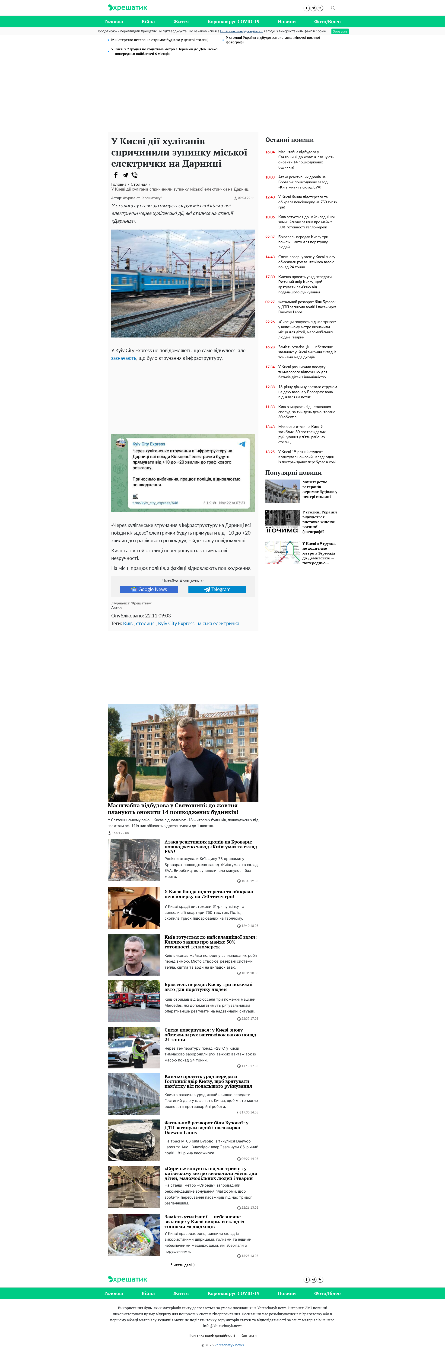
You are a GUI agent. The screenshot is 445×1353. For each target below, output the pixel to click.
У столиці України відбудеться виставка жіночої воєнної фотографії (273, 40)
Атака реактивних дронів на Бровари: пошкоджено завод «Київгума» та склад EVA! (303, 182)
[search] (333, 8)
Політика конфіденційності (212, 1335)
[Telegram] (125, 175)
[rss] (320, 8)
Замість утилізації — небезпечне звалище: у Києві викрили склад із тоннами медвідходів (307, 352)
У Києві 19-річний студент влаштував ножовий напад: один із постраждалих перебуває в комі (307, 457)
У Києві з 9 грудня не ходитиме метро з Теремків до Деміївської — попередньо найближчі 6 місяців (164, 52)
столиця (145, 623)
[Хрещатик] (127, 7)
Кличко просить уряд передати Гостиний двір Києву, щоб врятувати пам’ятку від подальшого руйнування (305, 284)
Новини (287, 21)
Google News (152, 589)
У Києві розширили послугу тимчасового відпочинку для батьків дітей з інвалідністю (302, 372)
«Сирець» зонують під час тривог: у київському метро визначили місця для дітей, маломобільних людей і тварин (307, 329)
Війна (148, 21)
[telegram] (313, 8)
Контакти (249, 1335)
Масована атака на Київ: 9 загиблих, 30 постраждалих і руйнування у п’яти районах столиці (302, 434)
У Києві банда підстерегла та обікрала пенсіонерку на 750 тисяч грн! (307, 202)
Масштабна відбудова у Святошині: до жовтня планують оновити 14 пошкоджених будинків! (306, 159)
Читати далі (182, 1265)
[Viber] (134, 175)
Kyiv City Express (176, 623)
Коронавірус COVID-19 (233, 21)
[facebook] (306, 8)
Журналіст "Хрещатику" (142, 198)
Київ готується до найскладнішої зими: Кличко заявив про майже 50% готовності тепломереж (306, 222)
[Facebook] (116, 175)
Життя (181, 21)
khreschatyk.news (229, 1345)
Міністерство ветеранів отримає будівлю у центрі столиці (159, 40)
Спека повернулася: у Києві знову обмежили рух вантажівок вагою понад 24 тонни (306, 262)
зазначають (123, 358)
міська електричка (218, 623)
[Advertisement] (222, 97)
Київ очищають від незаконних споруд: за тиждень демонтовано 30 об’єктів (306, 412)
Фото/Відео (327, 21)
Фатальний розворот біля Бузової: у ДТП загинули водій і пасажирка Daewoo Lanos (307, 307)
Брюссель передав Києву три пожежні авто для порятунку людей (303, 242)
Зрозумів (340, 31)
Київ (128, 623)
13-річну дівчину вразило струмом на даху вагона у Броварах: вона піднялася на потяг (307, 392)
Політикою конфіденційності (241, 31)
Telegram (220, 589)
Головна (113, 21)
